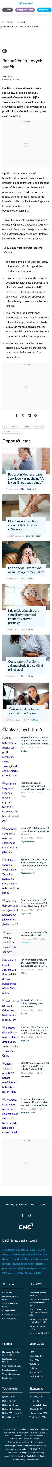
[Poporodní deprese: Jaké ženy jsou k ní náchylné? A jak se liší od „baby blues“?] (26, 461)
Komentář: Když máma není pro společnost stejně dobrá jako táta (35, 831)
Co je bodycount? (9, 1319)
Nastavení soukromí (16, 1453)
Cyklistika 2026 (36, 1376)
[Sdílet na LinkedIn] (29, 415)
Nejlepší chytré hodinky (12, 1409)
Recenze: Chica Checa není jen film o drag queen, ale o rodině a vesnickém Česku (34, 1030)
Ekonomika (36, 1388)
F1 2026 (33, 1368)
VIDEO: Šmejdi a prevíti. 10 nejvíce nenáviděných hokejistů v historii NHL (35, 1066)
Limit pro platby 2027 (38, 1405)
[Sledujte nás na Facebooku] (23, 1215)
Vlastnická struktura (34, 1453)
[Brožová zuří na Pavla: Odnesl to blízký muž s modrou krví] (10, 1010)
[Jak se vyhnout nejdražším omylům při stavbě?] (11, 942)
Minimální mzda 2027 (38, 1413)
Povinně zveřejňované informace (26, 1460)
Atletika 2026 (35, 1372)
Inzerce (22, 1205)
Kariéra (43, 1205)
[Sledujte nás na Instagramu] (29, 1215)
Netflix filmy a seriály (10, 1417)
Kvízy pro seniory (9, 1311)
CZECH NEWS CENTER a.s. (37, 1429)
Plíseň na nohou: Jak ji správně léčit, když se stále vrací (23, 525)
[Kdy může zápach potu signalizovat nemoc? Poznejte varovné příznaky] (26, 597)
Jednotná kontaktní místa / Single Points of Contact (25, 1456)
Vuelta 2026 (35, 1273)
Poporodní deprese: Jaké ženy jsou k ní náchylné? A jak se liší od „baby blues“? (26, 478)
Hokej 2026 (34, 1360)
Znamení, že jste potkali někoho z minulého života (39, 1302)
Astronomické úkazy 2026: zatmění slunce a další (38, 1312)
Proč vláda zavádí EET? (11, 1366)
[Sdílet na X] (23, 415)
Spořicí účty (34, 1401)
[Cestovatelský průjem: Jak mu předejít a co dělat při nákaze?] (26, 648)
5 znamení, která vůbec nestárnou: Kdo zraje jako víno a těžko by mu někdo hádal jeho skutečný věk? (34, 1102)
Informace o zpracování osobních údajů (21, 1449)
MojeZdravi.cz (8, 22)
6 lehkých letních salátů (39, 1333)
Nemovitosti (17, 1259)
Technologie (10, 1388)
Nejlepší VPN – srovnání (12, 1413)
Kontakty (10, 1205)
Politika (7, 1343)
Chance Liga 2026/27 (16, 1273)
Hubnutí (21, 22)
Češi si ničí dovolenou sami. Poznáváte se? (24, 711)
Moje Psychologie (11, 1250)
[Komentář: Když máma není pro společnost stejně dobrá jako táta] (10, 841)
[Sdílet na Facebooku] (16, 415)
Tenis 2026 (34, 1364)
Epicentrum (7, 1293)
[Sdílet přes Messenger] (35, 415)
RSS (32, 1205)
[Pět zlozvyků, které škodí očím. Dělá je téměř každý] (26, 554)
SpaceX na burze (9, 1397)
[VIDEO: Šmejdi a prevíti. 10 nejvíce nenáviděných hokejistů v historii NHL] (10, 1078)
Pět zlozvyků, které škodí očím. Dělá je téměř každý (26, 570)
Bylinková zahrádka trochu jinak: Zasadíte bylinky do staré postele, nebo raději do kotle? (34, 862)
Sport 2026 (36, 1343)
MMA (31, 1352)
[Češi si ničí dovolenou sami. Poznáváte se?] (26, 696)
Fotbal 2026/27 (36, 1356)
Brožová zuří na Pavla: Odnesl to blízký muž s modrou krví (32, 1003)
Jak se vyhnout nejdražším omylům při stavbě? (34, 934)
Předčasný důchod (36, 1397)
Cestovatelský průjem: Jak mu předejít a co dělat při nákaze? (25, 665)
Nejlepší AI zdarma (10, 1405)
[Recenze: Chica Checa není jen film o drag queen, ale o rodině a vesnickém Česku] (10, 1042)
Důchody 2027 (35, 1409)
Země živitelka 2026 (38, 1417)
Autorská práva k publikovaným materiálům (25, 1442)
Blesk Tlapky (28, 1250)
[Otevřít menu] (48, 4)
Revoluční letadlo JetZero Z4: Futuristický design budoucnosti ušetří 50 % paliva (34, 963)
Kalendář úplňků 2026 (11, 1315)
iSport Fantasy (18, 1254)
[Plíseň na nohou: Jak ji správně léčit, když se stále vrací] (26, 507)
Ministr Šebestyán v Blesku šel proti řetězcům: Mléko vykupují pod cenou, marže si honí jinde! (34, 740)
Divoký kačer (7, 1378)
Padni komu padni (9, 1370)
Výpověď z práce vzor (11, 1374)
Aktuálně (8, 1284)
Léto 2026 (36, 1284)
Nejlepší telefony (9, 1401)
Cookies (42, 1449)
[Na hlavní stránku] (26, 3)
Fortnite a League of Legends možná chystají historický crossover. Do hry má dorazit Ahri (35, 786)
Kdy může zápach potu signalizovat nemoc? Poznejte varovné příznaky (23, 617)
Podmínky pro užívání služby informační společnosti (26, 1446)
